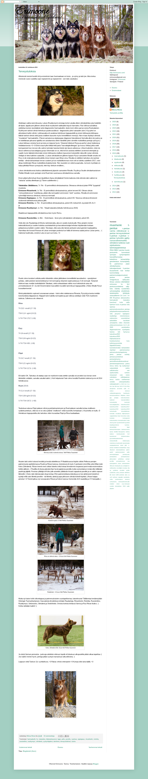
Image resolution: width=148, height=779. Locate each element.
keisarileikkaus (125, 411)
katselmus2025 (115, 336)
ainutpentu (113, 388)
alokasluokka (125, 298)
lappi (59, 739)
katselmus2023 (125, 409)
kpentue (112, 304)
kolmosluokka (113, 420)
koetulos (112, 418)
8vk (113, 386)
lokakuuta (118, 159)
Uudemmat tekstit (25, 747)
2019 (114, 140)
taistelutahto (114, 293)
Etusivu (60, 747)
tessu (111, 379)
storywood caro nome (120, 375)
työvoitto (120, 238)
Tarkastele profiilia (116, 113)
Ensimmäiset (116, 90)
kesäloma (118, 413)
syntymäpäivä (47, 741)
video (120, 323)
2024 (114, 125)
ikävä (128, 395)
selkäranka (113, 468)
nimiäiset (116, 447)
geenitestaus (114, 261)
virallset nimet (114, 484)
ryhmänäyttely (115, 291)
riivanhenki (89, 739)
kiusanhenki (114, 271)
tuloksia (121, 243)
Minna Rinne (117, 110)
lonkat (127, 271)
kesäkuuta (118, 172)
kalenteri (112, 400)
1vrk (124, 295)
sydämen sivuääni (118, 470)
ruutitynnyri (31, 741)
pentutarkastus (125, 456)
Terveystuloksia (27, 71)
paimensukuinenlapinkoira (118, 352)
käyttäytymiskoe (114, 425)
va (129, 475)
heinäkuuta (118, 169)
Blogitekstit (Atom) (29, 751)
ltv (110, 264)
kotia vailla (125, 302)
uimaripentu (113, 323)
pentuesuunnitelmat (116, 357)
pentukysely (126, 454)
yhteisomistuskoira (116, 325)
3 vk (128, 384)
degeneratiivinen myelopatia (120, 329)
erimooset (121, 79)
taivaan (122, 472)
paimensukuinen (120, 452)
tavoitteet (126, 320)
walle (128, 486)
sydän (128, 470)
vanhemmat (126, 379)
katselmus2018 (114, 409)
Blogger (96, 764)
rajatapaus (81, 739)
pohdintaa (121, 459)
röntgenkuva (114, 280)
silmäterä (39, 741)
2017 (114, 147)
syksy (118, 472)
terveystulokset (65, 741)
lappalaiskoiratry (115, 345)
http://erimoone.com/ (117, 73)
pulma (127, 363)
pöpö (128, 264)
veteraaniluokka (124, 382)
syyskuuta (118, 162)
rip (121, 465)
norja (128, 447)
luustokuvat (113, 436)
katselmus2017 (125, 406)
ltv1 (128, 284)
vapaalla (120, 477)
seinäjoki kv (126, 465)
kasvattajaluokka (114, 404)
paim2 (111, 452)
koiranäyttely (125, 261)
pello (63, 739)
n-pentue (122, 236)
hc (37, 739)
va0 (111, 477)
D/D (121, 386)
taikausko (126, 280)
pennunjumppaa (114, 454)
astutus (117, 282)
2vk (125, 384)
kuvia (117, 304)
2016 (114, 150)
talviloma (56, 741)
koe (121, 271)
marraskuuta (119, 156)
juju (111, 397)
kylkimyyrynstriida (116, 343)
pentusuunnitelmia (116, 286)
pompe (128, 459)
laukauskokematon (115, 429)
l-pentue (122, 250)
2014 (114, 186)
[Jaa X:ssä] (63, 736)
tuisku (74, 741)
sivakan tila (126, 468)
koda (128, 416)
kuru (128, 341)
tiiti (110, 475)
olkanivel (112, 450)
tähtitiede (126, 293)
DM (111, 298)
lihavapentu (122, 431)
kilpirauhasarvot (51, 739)
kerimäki (112, 413)
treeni (113, 475)
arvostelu (119, 388)
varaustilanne (115, 295)
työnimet (121, 475)
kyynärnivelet (120, 422)
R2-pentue (116, 298)
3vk (111, 386)
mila (128, 304)
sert (128, 370)
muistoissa (113, 443)
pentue (112, 277)
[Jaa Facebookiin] (66, 736)
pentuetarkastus (115, 359)
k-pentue (113, 236)
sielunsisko (113, 318)
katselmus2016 (114, 406)
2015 (114, 153)
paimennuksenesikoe (117, 309)
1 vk (124, 325)
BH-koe (117, 386)
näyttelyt (113, 350)
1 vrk (128, 325)
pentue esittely (123, 354)
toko (116, 250)
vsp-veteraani (126, 484)
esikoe (111, 391)
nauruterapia (126, 443)
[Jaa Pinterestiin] (68, 736)
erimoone (113, 284)
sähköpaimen (125, 377)
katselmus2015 (125, 404)
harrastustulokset (115, 395)
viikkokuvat (121, 231)
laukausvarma (126, 429)
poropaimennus (120, 461)
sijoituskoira (115, 245)
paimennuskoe (125, 350)
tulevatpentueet (115, 268)
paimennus (119, 264)
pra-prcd (117, 314)
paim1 (128, 450)
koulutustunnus (115, 341)
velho (111, 479)
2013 (114, 189)
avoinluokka (126, 327)
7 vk (128, 295)
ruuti (128, 243)
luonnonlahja (114, 273)
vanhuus (115, 477)
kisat (119, 416)
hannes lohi (115, 332)
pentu (111, 354)
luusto (127, 250)
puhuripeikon (113, 463)
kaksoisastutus (125, 397)
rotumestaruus (125, 316)
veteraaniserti (114, 384)
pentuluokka (113, 456)
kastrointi (127, 402)
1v (120, 384)
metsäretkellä (113, 440)
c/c (129, 388)
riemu (116, 366)
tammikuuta (118, 182)
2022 (114, 131)
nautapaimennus (114, 445)
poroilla (68, 739)
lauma (111, 431)
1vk (121, 295)
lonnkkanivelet (121, 434)
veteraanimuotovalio (124, 481)
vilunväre (126, 323)
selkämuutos (114, 370)
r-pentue (74, 739)
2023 (114, 128)
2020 (114, 137)
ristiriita (96, 739)
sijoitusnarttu (114, 373)
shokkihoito (125, 291)
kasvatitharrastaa (116, 257)
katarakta (42, 739)
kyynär (114, 422)
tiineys (112, 282)
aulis (125, 388)
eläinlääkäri (125, 282)
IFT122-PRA (126, 386)
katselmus (113, 259)
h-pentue (126, 268)
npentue (112, 307)
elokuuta (117, 165)
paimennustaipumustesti (119, 275)
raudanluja (113, 316)
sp (110, 470)
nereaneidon (125, 348)
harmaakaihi (31, 739)
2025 (114, 122)
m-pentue (123, 304)
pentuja (127, 309)
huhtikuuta (118, 175)
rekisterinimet (126, 463)
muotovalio (119, 443)
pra (129, 461)
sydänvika (113, 472)
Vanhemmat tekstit (95, 747)
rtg (120, 366)
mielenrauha (126, 440)
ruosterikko (23, 741)
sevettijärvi (120, 468)
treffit (117, 475)
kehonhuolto (113, 411)
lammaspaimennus (118, 248)
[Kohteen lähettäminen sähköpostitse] (59, 736)
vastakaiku (126, 477)
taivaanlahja (125, 259)
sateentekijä (114, 368)
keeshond (113, 302)
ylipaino (112, 488)
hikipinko (123, 395)
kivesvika (123, 416)
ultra (126, 475)
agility (127, 238)
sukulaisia (113, 377)
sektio (127, 368)
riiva (111, 250)
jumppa (116, 397)
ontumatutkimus (120, 450)
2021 (114, 134)
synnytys (113, 255)
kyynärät (127, 422)
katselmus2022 (115, 334)
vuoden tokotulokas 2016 (118, 486)
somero (127, 373)
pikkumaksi (113, 459)
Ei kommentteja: (49, 736)
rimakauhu (118, 465)
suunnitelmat (125, 318)
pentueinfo (113, 252)
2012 (114, 192)
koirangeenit (126, 418)
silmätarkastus (115, 266)
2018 (114, 144)
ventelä (112, 382)
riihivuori (112, 465)
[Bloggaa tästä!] (61, 736)
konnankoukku (122, 420)
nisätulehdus (122, 447)
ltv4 (129, 434)
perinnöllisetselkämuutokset (119, 361)
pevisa (127, 277)
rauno (119, 463)
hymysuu (126, 332)
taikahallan (113, 320)
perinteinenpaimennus (117, 363)
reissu (112, 366)
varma (112, 231)
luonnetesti (126, 252)
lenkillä (116, 431)
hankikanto (126, 393)
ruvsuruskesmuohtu (118, 240)
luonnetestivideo (115, 348)
